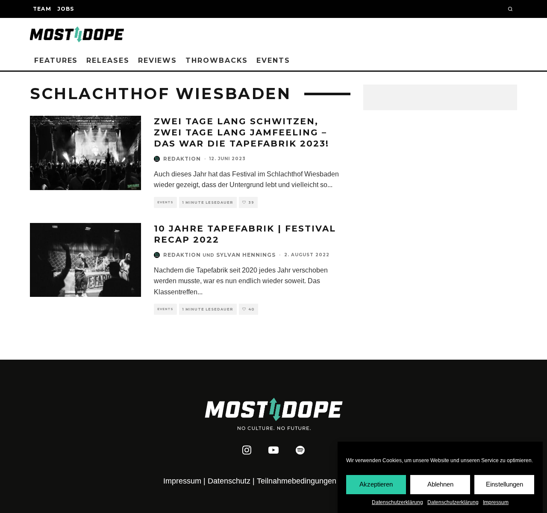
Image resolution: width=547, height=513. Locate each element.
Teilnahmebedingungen (296, 481)
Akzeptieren (376, 484)
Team (42, 9)
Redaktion (182, 158)
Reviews (157, 60)
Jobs (65, 9)
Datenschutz (229, 481)
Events (273, 60)
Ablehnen (440, 484)
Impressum (496, 502)
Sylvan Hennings (246, 255)
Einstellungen (504, 484)
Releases (107, 60)
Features (56, 60)
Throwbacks (216, 60)
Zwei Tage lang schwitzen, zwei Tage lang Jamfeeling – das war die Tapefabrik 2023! (241, 132)
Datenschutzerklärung (397, 502)
